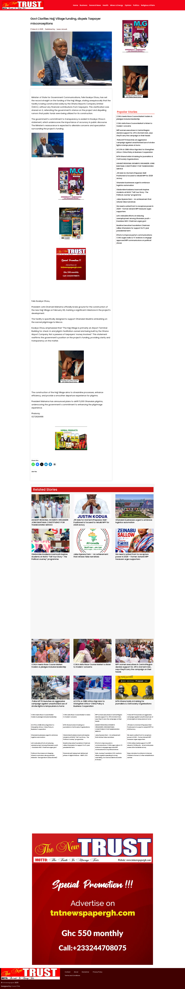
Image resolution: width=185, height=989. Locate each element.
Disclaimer (85, 972)
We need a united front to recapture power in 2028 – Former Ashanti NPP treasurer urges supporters (134, 209)
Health (105, 5)
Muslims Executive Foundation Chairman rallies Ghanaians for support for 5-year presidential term (133, 228)
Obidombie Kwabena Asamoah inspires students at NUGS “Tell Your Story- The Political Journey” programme (132, 192)
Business (83, 5)
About (76, 972)
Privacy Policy (97, 972)
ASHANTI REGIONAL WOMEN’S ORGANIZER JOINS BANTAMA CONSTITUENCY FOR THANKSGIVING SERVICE (135, 166)
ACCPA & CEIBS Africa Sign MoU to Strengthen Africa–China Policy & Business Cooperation (89, 703)
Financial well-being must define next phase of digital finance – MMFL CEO (75, 754)
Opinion (128, 5)
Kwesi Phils (16, 986)
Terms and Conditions (72, 975)
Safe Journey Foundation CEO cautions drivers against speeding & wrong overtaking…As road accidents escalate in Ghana (108, 756)
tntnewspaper (8, 982)
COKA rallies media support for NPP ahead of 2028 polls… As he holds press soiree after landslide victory (140, 745)
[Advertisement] (92, 596)
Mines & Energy (116, 5)
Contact (67, 972)
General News (95, 5)
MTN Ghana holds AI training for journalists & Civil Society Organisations (133, 702)
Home (75, 5)
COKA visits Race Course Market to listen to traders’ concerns (92, 665)
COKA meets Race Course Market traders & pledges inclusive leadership (48, 665)
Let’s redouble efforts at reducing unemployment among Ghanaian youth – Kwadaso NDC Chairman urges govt (133, 218)
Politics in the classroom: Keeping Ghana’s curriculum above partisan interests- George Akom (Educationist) (44, 755)
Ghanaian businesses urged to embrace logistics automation (133, 521)
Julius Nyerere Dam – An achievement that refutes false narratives (90, 555)
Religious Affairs (148, 5)
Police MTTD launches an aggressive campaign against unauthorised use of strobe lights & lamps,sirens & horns (135, 142)
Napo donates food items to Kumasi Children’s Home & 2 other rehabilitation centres (140, 755)
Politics (136, 5)
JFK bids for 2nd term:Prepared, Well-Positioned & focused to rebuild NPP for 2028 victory (134, 176)
